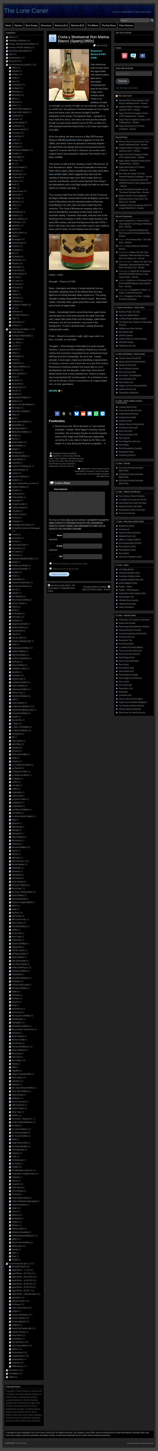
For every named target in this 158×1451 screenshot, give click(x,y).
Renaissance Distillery (21, 1016)
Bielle (14, 415)
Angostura (16, 363)
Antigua (15, 74)
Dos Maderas (17, 596)
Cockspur (16, 521)
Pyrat (14, 1005)
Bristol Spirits (17, 442)
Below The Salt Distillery (22, 404)
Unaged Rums (18, 1356)
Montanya (16, 871)
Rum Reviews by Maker (74, 461)
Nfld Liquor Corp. (19, 919)
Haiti (14, 184)
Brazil (14, 105)
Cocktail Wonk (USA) (128, 407)
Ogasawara (17, 947)
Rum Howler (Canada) (128, 675)
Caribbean (16, 126)
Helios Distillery (18, 686)
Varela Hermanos (19, 1205)
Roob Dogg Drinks (127, 657)
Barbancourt (17, 387)
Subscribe (122, 81)
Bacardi (15, 380)
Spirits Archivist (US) (127, 389)
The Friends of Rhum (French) (131, 706)
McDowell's (16, 840)
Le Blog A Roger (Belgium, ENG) (132, 319)
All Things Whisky (126, 569)
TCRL (14, 1157)
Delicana (15, 555)
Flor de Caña (17, 638)
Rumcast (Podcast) (127, 513)
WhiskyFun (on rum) (127, 346)
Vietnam (15, 325)
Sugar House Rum (19, 1143)
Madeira (15, 215)
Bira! (14, 418)
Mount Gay (16, 888)
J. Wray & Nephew (19, 730)
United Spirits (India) (20, 1198)
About (8, 25)
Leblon (15, 789)
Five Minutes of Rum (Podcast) (132, 496)
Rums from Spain (102, 471)
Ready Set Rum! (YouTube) (130, 506)
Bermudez (16, 408)
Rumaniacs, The (126, 688)
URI (60, 556)
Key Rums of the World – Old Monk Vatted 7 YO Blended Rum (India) (61, 588)
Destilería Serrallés (20, 569)
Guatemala (16, 177)
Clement (15, 518)
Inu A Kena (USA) (126, 644)
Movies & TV (14, 61)
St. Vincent (16, 284)
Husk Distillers (18, 703)
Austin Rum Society (127, 623)
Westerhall (16, 1218)
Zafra (14, 1253)
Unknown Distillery (94, 474)
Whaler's (15, 1222)
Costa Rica (16, 136)
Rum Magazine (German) (129, 441)
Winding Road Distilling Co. (23, 1236)
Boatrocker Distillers (20, 432)
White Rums (104, 476)
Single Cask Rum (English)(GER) (133, 386)
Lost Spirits (16, 813)
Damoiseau (17, 548)
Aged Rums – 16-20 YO (22, 1284)
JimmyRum (16, 734)
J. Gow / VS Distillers (20, 727)
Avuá (14, 377)
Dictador (15, 572)
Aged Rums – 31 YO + (21, 1291)
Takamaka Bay (18, 1150)
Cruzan (15, 541)
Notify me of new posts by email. (65, 569)
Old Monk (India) (19, 954)
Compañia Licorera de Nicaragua (26, 528)
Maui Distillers (18, 837)
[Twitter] (133, 56)
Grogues (15, 1325)
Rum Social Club (126, 382)
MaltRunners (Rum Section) (130, 329)
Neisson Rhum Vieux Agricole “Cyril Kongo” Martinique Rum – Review (135, 224)
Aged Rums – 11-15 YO (22, 1280)
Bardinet (15, 394)
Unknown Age (81, 474)
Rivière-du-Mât (18, 1040)
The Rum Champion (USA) (130, 557)
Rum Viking (124, 553)
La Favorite (16, 768)
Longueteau (17, 806)
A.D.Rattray (16, 339)
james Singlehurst (126, 221)
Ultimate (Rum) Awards (128, 600)
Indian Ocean (17, 191)
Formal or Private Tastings (20, 47)
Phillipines (16, 257)
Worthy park (17, 1246)
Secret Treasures (19, 1102)
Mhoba (15, 854)
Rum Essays (31, 25)
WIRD (14, 1239)
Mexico (15, 229)
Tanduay (15, 1153)
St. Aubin (15, 1126)
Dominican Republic (20, 150)
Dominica (16, 147)
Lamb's (15, 782)
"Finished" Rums (19, 1267)
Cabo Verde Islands (20, 112)
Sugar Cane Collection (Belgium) (133, 702)
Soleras (15, 1349)
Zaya (14, 1256)
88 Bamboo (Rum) (126, 526)
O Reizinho (16, 940)
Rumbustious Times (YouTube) (132, 510)
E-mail (59, 546)
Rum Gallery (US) (126, 671)
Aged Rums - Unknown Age (63, 456)
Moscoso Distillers (19, 885)
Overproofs (16, 1339)
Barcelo (15, 391)
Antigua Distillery (19, 367)
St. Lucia (15, 281)
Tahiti (14, 291)
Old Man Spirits (18, 950)
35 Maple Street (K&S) (21, 336)
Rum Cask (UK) (125, 431)
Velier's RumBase (126, 607)
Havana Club (17, 679)
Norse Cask (17, 933)
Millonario (16, 858)
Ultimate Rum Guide (127, 604)
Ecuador (15, 153)
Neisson (15, 913)
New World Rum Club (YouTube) (132, 503)
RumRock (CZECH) (127, 455)
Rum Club (16, 1057)
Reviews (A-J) (61, 25)
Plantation (16, 981)
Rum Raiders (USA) (127, 550)
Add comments (102, 45)
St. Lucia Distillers (19, 1129)
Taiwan (15, 294)
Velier (14, 1208)
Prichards (16, 995)
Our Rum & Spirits (19, 964)
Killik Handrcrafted (19, 754)
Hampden (16, 675)
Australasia (16, 85)
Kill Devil (15, 751)
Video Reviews (126, 25)
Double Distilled (18, 1318)
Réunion (15, 263)
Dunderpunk (124, 529)
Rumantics (123, 692)
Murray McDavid (19, 899)
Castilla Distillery (19, 487)
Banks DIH (16, 384)
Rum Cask (16, 1053)
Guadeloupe (17, 174)
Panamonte (17, 974)
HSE (14, 699)
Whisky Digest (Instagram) (130, 709)
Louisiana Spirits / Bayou (22, 816)
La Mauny (16, 779)
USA (14, 318)
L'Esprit (15, 761)
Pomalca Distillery (19, 988)
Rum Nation (17, 1060)
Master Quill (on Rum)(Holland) (132, 362)
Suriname (16, 288)
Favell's (15, 634)
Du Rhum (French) (127, 637)
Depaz (14, 562)
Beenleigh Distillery (20, 397)
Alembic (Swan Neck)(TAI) (130, 358)
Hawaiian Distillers (20, 682)
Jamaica (15, 202)
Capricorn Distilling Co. (21, 466)
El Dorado (16, 617)
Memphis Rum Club (127, 536)
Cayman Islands (18, 129)
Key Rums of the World (18, 51)
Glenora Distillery (19, 655)
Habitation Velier (19, 668)
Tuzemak (16, 1194)
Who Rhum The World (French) (132, 713)
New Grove (16, 916)
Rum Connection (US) (128, 435)
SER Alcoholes (18, 1105)
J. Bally (15, 724)
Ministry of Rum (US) (127, 365)
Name (59, 535)
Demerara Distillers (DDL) (23, 559)
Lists (11, 54)
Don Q (14, 590)
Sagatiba (15, 1071)
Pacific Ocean (17, 243)
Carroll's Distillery (19, 477)
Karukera (16, 748)
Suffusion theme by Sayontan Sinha (140, 1443)
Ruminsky (64, 453)
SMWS (15, 1115)
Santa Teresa (17, 1095)
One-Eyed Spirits (19, 961)
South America (18, 274)
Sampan (15, 1084)
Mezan (15, 851)
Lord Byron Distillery (20, 809)
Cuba (14, 140)
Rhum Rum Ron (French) (129, 654)
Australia (15, 88)
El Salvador (17, 157)
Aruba (14, 78)
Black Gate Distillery (20, 422)
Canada (15, 119)
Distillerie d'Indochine (21, 583)
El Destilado (17, 614)
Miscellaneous (74, 458)
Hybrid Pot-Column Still (21, 1328)
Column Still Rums (61, 458)
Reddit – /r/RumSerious (129, 590)
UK (13, 308)
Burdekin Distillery (19, 456)
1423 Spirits (17, 332)
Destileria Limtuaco (20, 565)
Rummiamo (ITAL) (126, 452)
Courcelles (16, 538)
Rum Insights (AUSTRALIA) (130, 678)
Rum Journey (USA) (127, 372)
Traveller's (16, 1184)
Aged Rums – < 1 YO (20, 1270)
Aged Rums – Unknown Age (23, 1294)
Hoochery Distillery (20, 696)
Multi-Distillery (18, 895)
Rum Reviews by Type (57, 464)
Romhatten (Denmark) (128, 428)
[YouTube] (125, 56)
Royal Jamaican (18, 1050)
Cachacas (16, 1304)
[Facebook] (142, 56)
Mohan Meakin (18, 864)
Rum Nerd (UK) (125, 685)
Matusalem (16, 833)
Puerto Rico (17, 260)
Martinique (16, 222)
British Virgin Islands (20, 109)
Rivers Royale (18, 1036)
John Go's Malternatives (129, 315)
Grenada (15, 171)
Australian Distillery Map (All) (131, 580)
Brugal (14, 449)
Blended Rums (18, 1301)
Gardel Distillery (18, 651)
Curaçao (15, 143)
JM (13, 737)
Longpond (16, 803)
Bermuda (16, 102)
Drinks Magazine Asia (128, 583)
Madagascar (17, 212)
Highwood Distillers (20, 689)
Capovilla (16, 463)
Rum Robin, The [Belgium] (130, 375)
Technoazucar (18, 1160)
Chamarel (16, 501)
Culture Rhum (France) (128, 414)
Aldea (14, 353)
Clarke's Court (18, 514)
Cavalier (15, 490)
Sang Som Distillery (20, 1091)
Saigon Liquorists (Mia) (21, 1074)
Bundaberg (16, 453)
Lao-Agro (16, 785)
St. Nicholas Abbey (20, 1133)
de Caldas (16, 552)
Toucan (15, 1181)
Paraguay (16, 250)
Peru (14, 253)
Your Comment (60, 489)
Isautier (15, 717)
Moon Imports (17, 882)
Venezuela (16, 322)
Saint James (17, 1078)
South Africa (17, 270)
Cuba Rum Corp (19, 545)
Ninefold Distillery (19, 926)
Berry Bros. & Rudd (20, 411)
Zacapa (15, 1249)
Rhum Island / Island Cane (23, 1029)
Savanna (15, 1098)
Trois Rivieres (17, 1191)
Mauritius (16, 226)
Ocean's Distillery (19, 944)
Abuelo (15, 349)
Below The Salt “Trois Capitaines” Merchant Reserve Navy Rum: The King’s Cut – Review (133, 199)
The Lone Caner (26, 10)
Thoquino (16, 1177)
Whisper (15, 1225)
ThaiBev (15, 1167)
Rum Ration (124, 445)
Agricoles (16, 1298)
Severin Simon (18, 1108)
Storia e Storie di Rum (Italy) (130, 699)
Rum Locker (124, 682)
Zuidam (15, 1260)
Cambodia (16, 116)
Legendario (17, 792)
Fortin (14, 644)
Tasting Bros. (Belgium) (128, 393)
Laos (14, 208)
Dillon (14, 576)
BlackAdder (17, 425)
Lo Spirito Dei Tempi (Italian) (131, 647)
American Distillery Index (129, 573)
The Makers (92, 25)
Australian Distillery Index (129, 576)
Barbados (16, 95)
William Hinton (18, 1229)
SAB (14, 1067)
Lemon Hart (17, 796)
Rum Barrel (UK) (126, 332)
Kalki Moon (16, 744)
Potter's (15, 992)
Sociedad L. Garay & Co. (22, 1119)
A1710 (14, 346)
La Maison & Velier (20, 772)
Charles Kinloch (18, 507)
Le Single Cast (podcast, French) (132, 500)
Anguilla (15, 71)
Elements (16, 620)
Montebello (16, 875)
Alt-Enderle (16, 356)
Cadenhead (17, 459)
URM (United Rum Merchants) (24, 1201)
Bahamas (16, 92)
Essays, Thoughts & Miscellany (22, 44)
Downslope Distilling (20, 600)
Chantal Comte (18, 504)
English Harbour (19, 627)
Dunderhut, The (125, 640)
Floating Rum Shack (127, 417)
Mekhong (16, 844)
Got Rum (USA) (125, 421)
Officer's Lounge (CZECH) (130, 540)
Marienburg (17, 827)
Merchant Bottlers (19, 847)
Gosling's (16, 662)
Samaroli (15, 1081)
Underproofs (53, 466)
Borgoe (15, 435)
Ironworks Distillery (20, 713)
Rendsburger (17, 1019)
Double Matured (18, 1322)
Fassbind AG (17, 631)
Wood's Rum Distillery (21, 1242)
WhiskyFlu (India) (126, 342)
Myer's (14, 906)
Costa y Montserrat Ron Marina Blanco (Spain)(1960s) (83, 39)
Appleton (15, 370)
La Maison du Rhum (20, 775)
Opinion (18, 25)
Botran (14, 439)
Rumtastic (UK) (125, 695)
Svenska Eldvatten (19, 1146)
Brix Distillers (17, 446)
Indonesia (16, 195)
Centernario (17, 494)
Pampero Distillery (19, 971)
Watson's (15, 1215)
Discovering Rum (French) (130, 630)
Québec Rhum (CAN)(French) (131, 424)
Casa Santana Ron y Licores (24, 483)
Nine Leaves (17, 923)
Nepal (14, 236)
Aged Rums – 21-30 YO (22, 1287)
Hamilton (15, 672)
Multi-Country (17, 233)
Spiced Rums (17, 1352)
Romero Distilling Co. (21, 1047)
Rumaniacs (46, 25)
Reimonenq (17, 1012)
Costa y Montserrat (98, 469)
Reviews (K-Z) (77, 25)
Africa (14, 68)
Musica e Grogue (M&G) (22, 902)
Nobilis (15, 930)
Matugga (15, 830)
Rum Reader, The (126, 597)
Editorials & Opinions (17, 40)
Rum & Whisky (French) (129, 368)
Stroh (14, 1139)
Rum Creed (124, 664)
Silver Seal (16, 1112)
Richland (15, 1033)
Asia (14, 81)
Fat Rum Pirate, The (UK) (129, 312)
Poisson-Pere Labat (20, 985)
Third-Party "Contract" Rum (23, 1174)
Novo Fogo (16, 937)
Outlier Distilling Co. (20, 968)
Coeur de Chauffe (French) (130, 410)
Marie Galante (18, 219)
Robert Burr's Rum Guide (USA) (132, 593)
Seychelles (16, 267)
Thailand (15, 301)
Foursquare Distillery (20, 648)
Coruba (15, 534)
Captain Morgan (18, 470)
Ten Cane (16, 1163)
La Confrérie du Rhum (21, 765)
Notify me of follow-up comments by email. (70, 564)
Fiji (13, 164)
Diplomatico (17, 579)
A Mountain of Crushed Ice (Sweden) (134, 620)
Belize (14, 99)
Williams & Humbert (20, 1232)
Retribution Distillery (20, 1026)
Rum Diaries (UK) (126, 668)
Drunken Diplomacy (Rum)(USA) (132, 633)
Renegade (16, 1022)
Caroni (15, 473)
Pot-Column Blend (19, 1346)
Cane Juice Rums (19, 1308)
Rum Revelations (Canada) (130, 448)
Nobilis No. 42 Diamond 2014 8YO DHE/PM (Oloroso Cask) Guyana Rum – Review (135, 183)
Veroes (15, 1211)
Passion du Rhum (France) (130, 651)
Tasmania (16, 298)
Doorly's (15, 593)
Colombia (16, 133)
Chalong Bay (17, 497)
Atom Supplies (18, 373)
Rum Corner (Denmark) (129, 661)
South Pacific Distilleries (22, 1122)
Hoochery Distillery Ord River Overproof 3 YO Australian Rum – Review (135, 233)
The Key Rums (109, 25)
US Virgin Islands (19, 315)
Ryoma (15, 1064)
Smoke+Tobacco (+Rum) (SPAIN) (133, 339)
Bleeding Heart (18, 428)
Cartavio (15, 480)
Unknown (62, 466)
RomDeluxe (17, 1043)
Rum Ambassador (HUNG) (130, 543)
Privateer (15, 998)
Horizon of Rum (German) (130, 533)
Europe (15, 160)
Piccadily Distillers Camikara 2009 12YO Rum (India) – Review (96, 588)
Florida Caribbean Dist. (21, 641)
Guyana (15, 181)
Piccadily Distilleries (20, 978)
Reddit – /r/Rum (125, 587)
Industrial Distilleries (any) (23, 710)
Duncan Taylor (18, 603)
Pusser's (15, 1002)
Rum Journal (124, 438)
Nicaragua (16, 239)
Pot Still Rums (18, 1342)
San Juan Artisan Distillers (23, 1088)
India (14, 188)
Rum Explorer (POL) (127, 546)
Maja (14, 820)
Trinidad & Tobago (19, 305)
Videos (12, 1377)
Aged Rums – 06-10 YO (22, 1277)
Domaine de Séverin (20, 586)
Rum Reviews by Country (19, 65)
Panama (15, 246)
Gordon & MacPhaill (20, 658)
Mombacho (16, 868)
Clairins (15, 1311)
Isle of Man (16, 198)
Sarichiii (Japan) (126, 335)
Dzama (15, 607)
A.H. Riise (16, 342)
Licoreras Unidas (19, 799)
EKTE (14, 610)
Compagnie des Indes (21, 525)
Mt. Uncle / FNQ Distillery (22, 892)
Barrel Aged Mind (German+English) (134, 627)
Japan (14, 205)
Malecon (15, 823)
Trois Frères (17, 1187)
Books (11, 37)
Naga (14, 909)
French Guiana (18, 167)
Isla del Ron (17, 720)
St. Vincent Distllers (20, 1136)
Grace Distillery (18, 665)
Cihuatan (16, 511)
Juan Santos (17, 741)
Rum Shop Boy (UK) (127, 379)
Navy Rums (17, 1335)
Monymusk (16, 878)
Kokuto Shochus (19, 1332)
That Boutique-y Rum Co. (22, 1170)
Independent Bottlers (20, 706)
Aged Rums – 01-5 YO (21, 1273)
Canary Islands (18, 123)
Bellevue (15, 401)
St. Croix (15, 277)
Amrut (14, 360)
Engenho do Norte (19, 624)
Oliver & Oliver (18, 957)
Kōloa (14, 758)
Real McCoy (17, 1009)
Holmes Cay (17, 693)
